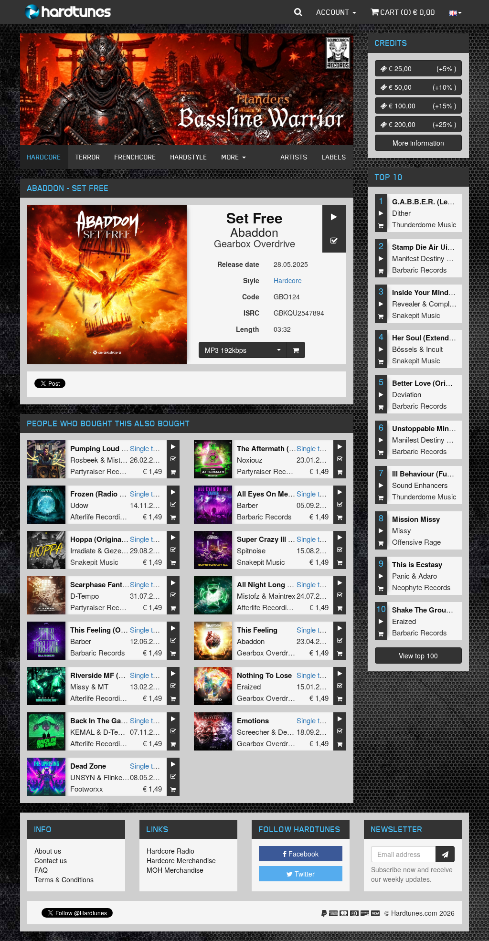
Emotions (253, 720)
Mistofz (118, 460)
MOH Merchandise (175, 870)
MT (103, 686)
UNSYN (82, 777)
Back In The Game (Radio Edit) (121, 720)
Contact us (50, 860)
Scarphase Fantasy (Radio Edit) (122, 584)
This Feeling (257, 629)
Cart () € (407, 12)
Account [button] (334, 12)
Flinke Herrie (123, 777)
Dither (401, 213)
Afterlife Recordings (100, 516)
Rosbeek (84, 460)
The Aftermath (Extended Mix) (287, 448)
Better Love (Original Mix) (435, 383)
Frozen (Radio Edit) (102, 493)
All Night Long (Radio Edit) (282, 584)
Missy (79, 686)
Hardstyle (188, 157)
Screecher (253, 732)
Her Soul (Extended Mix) (432, 337)
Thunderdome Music (424, 224)
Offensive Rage (416, 542)
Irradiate (83, 550)
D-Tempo (84, 596)
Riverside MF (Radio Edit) (113, 675)
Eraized (249, 686)
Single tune (147, 448)
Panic (401, 576)
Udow (79, 505)
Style (251, 280)
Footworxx (86, 788)
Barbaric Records (264, 516)
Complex (443, 303)
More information (418, 143)
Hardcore (44, 157)
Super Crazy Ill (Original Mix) (285, 539)
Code (250, 296)
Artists (294, 157)
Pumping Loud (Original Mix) (118, 448)
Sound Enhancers (420, 485)
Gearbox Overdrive (254, 243)
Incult (434, 349)
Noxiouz (250, 460)
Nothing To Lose (264, 675)
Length (247, 329)
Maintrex (282, 596)
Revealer (406, 303)
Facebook (303, 853)
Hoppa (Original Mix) (104, 539)
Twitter (304, 873)
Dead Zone (88, 766)
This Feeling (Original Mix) (114, 629)
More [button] (231, 157)
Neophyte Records (421, 587)
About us (47, 851)
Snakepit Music (94, 562)
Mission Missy (416, 519)
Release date (238, 264)
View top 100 (418, 655)
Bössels (404, 349)
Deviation (292, 732)
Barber (247, 505)
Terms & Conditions (64, 879)
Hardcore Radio (170, 851)
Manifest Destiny (418, 258)
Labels (334, 157)
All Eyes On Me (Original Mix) (286, 493)
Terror (87, 157)
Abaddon (254, 231)
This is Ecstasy (417, 564)
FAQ (41, 870)
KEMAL (82, 732)
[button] (298, 12)
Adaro (427, 576)
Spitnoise (251, 550)
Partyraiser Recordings (106, 471)
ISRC (251, 312)
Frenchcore (135, 157)
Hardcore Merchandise (181, 860)
